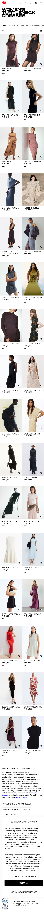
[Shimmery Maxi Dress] (33, 459)
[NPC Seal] (5, 903)
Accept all (23, 883)
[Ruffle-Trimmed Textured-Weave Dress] (33, 189)
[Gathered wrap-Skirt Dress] (33, 371)
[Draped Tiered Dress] (11, 279)
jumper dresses (21, 797)
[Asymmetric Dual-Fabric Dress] (11, 50)
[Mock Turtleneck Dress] (33, 688)
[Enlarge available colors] (25, 119)
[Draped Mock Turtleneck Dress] (33, 96)
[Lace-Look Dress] (33, 415)
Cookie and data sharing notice (24, 876)
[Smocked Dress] (33, 549)
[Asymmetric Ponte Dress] (11, 459)
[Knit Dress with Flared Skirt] (11, 549)
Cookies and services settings (23, 892)
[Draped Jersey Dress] (33, 50)
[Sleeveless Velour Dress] (11, 688)
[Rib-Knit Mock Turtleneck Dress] (33, 732)
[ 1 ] (38, 31)
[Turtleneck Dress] (11, 595)
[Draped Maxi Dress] (33, 279)
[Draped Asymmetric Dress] (11, 189)
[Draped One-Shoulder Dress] (11, 96)
